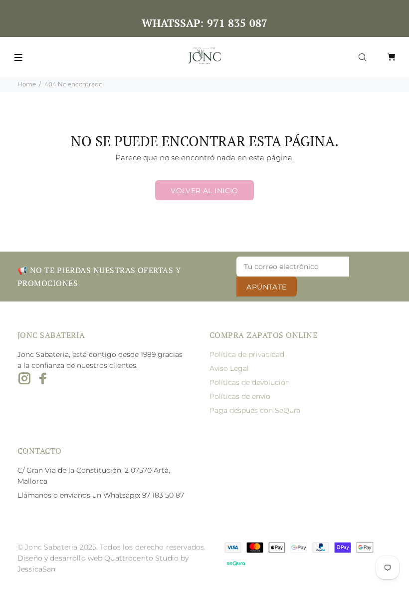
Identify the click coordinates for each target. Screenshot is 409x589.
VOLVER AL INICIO (204, 190)
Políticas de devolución (249, 382)
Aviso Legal (229, 368)
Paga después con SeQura (254, 410)
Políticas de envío (239, 396)
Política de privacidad (246, 354)
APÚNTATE (266, 287)
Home (26, 84)
